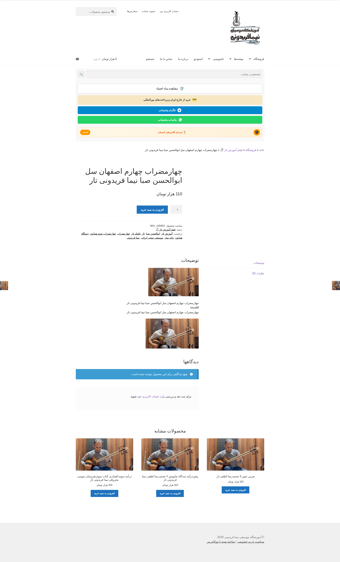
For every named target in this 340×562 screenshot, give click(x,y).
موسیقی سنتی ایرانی (152, 237)
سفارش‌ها (132, 11)
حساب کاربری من (169, 11)
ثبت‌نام (85, 132)
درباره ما (183, 58)
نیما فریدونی (133, 237)
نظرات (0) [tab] (258, 273)
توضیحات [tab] (258, 262)
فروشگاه (259, 58)
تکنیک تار (136, 233)
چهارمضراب (123, 233)
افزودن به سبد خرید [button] (235, 489)
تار (143, 233)
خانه (261, 149)
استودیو (198, 58)
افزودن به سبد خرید (152, 209)
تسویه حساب (148, 11)
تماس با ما (166, 58)
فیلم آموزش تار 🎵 (231, 149)
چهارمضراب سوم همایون (103, 233)
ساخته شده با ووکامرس (221, 541)
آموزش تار (167, 233)
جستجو (150, 58)
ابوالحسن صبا (153, 233)
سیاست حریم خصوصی (250, 541)
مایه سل (169, 237)
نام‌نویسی (218, 58)
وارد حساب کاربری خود (151, 396)
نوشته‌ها (238, 58)
